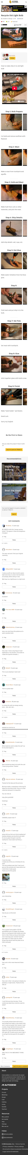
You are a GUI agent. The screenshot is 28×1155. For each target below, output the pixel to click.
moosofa (8, 830)
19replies (5, 952)
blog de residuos (10, 779)
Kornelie (8, 958)
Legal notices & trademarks (10, 1151)
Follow (12, 58)
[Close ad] (25, 6)
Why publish (5, 1117)
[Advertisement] (14, 8)
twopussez (9, 647)
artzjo (7, 977)
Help (3, 1121)
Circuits (4, 1092)
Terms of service (20, 1144)
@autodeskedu (8, 1137)
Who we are (5, 1126)
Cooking (4, 1102)
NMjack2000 (9, 569)
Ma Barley (8, 525)
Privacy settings (19, 1146)
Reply (14, 540)
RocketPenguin (10, 909)
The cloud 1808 (10, 609)
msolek (5, 18)
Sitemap (4, 1124)
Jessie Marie (9, 685)
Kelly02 (8, 668)
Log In (14, 514)
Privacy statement (8, 1146)
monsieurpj (9, 593)
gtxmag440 (9, 997)
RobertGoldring (10, 627)
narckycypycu (10, 892)
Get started (5, 1119)
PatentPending (10, 1018)
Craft (3, 1099)
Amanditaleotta (10, 742)
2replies (5, 543)
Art (15, 18)
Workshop (4, 1095)
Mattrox (8, 761)
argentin (8, 856)
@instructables (8, 1134)
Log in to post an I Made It (14, 449)
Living (3, 1104)
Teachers (4, 1109)
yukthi (7, 814)
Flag (5, 536)
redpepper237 (10, 723)
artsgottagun (9, 1049)
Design (10, 18)
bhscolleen (9, 549)
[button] (2, 2)
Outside (4, 1107)
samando (8, 701)
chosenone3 (9, 926)
